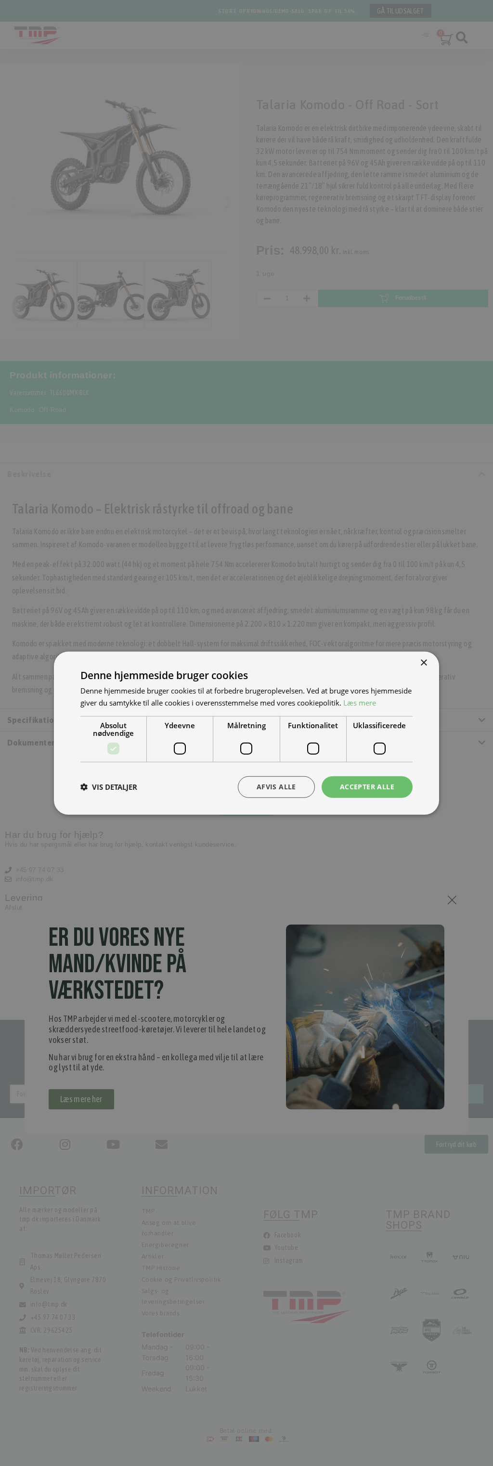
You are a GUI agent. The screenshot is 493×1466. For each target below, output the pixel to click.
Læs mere (359, 702)
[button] (108, 787)
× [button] (423, 663)
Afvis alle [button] (276, 786)
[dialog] (246, 733)
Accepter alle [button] (367, 786)
